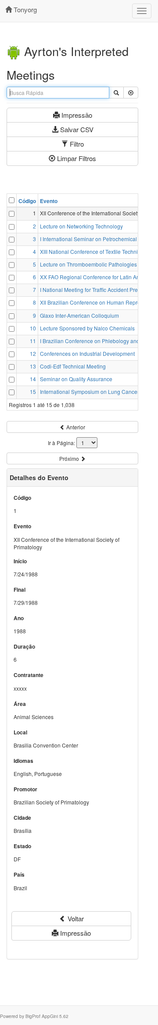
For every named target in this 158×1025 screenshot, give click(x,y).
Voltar (75, 918)
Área (20, 704)
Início (20, 561)
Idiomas (23, 761)
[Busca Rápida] (116, 92)
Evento (48, 201)
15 (33, 391)
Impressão (76, 114)
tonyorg (24, 9)
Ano (19, 618)
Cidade (22, 817)
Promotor (25, 789)
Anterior (75, 427)
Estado (22, 846)
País (19, 874)
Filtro (76, 143)
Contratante (28, 675)
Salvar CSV (75, 129)
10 (33, 328)
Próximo (69, 458)
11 (33, 340)
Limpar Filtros (75, 158)
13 (33, 366)
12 (33, 353)
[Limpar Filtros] (130, 92)
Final (19, 589)
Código (27, 201)
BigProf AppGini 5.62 (46, 1016)
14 (33, 379)
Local (20, 732)
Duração (24, 646)
